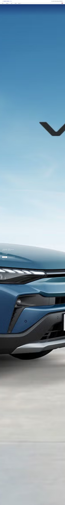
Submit (61, 502)
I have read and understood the (7, 504)
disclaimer (10, 504)
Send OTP (33, 502)
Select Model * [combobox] (8, 502)
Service (15, 3)
